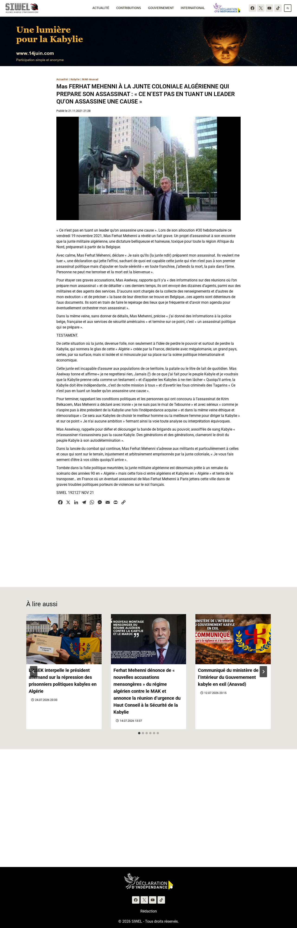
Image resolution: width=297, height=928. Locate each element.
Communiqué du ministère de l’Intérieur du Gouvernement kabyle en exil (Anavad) (228, 677)
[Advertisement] (148, 543)
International (193, 8)
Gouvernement (161, 8)
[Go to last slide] (33, 671)
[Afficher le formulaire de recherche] (287, 8)
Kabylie (75, 79)
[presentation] (64, 639)
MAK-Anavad (90, 79)
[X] (261, 8)
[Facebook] (252, 8)
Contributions (128, 8)
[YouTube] (269, 8)
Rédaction (148, 911)
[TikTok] (278, 8)
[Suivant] (263, 671)
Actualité (100, 8)
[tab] (139, 733)
